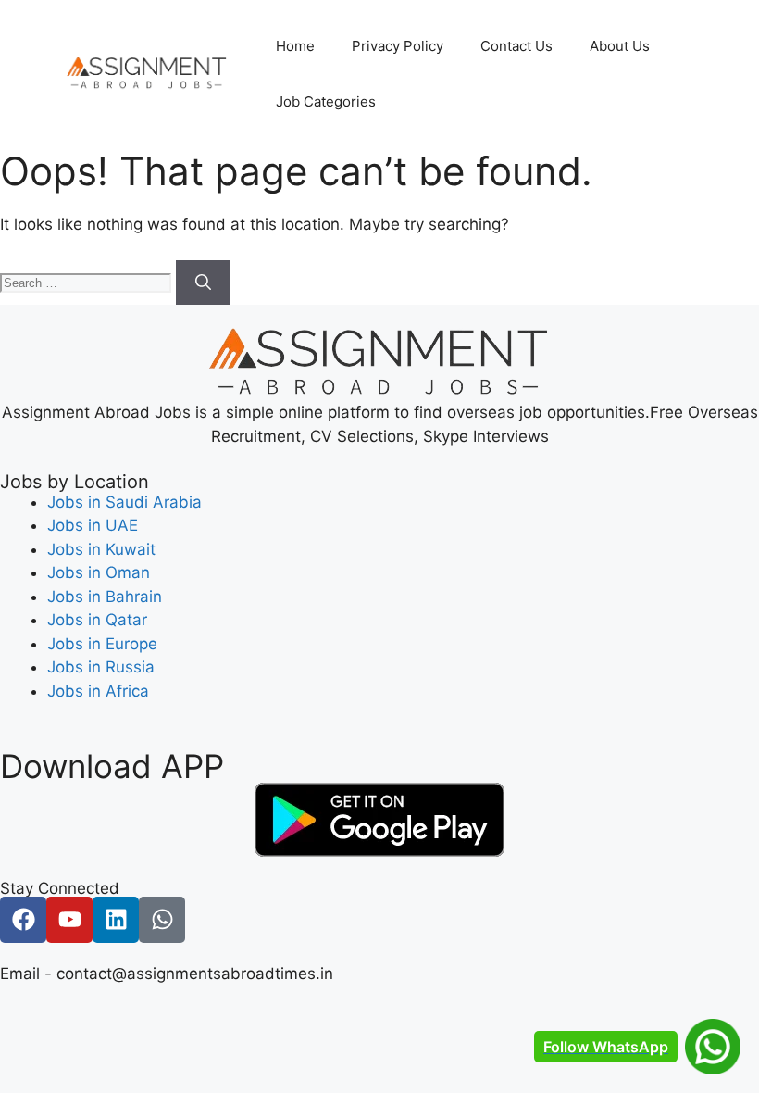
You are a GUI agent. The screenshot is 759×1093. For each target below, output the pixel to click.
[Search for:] (88, 281)
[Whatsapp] (162, 920)
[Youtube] (69, 920)
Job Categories (326, 101)
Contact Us (516, 46)
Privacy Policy (397, 46)
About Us (620, 46)
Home (295, 46)
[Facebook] (23, 920)
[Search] (203, 282)
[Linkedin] (116, 920)
